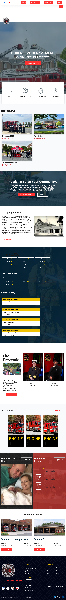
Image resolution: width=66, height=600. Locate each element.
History (49, 586)
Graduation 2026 (8, 136)
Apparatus (50, 583)
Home (48, 567)
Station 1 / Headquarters (14, 539)
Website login (29, 583)
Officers (49, 574)
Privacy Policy (59, 586)
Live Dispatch (40, 96)
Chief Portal (29, 585)
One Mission (38, 136)
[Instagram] (7, 2)
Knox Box (9, 96)
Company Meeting (49, 471)
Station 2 (39, 539)
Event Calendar (51, 577)
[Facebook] (4, 2)
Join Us (56, 96)
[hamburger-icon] (61, 6)
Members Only (29, 590)
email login (29, 588)
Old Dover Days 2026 (9, 162)
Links (57, 577)
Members (58, 570)
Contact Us (59, 580)
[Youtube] (9, 2)
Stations (49, 580)
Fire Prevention (60, 567)
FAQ (57, 583)
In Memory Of (59, 574)
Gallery (49, 570)
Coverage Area (25, 96)
